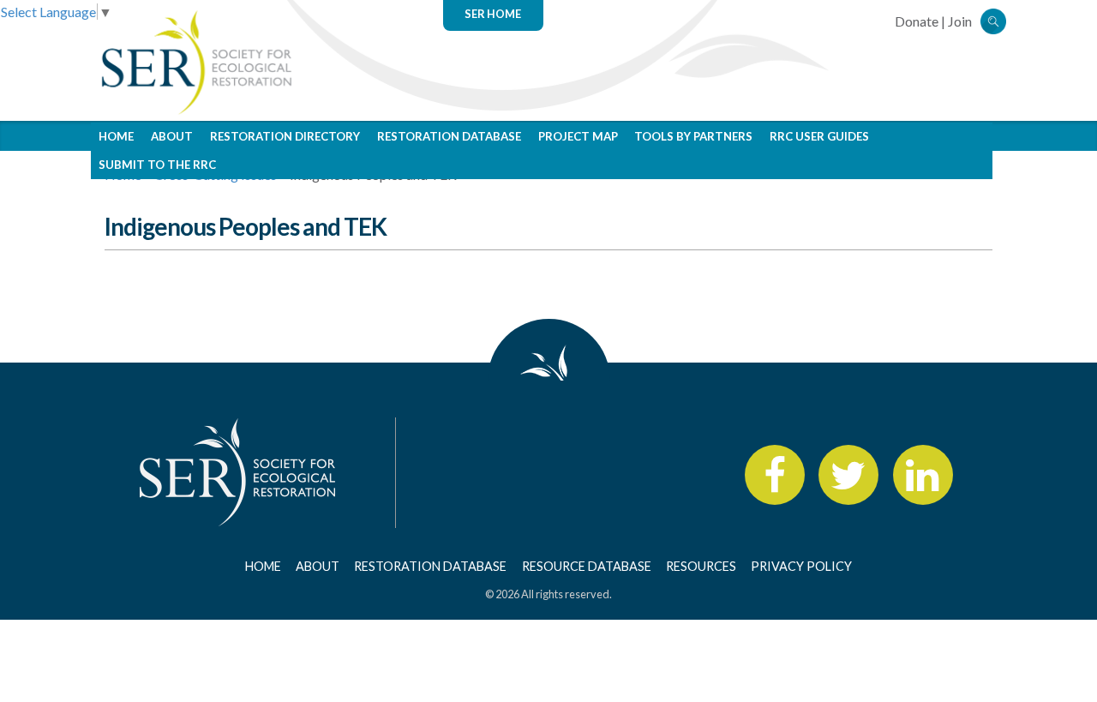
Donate (916, 21)
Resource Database (586, 566)
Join (960, 21)
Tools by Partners (693, 136)
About (172, 136)
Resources (701, 566)
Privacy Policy (801, 566)
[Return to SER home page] (238, 470)
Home (116, 136)
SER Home (493, 14)
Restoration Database (449, 136)
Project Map (578, 136)
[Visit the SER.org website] (195, 61)
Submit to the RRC (157, 164)
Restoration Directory (285, 136)
